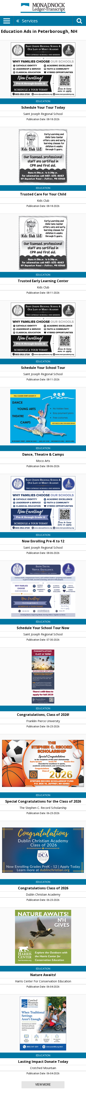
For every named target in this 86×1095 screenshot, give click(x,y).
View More (43, 1084)
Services (30, 21)
